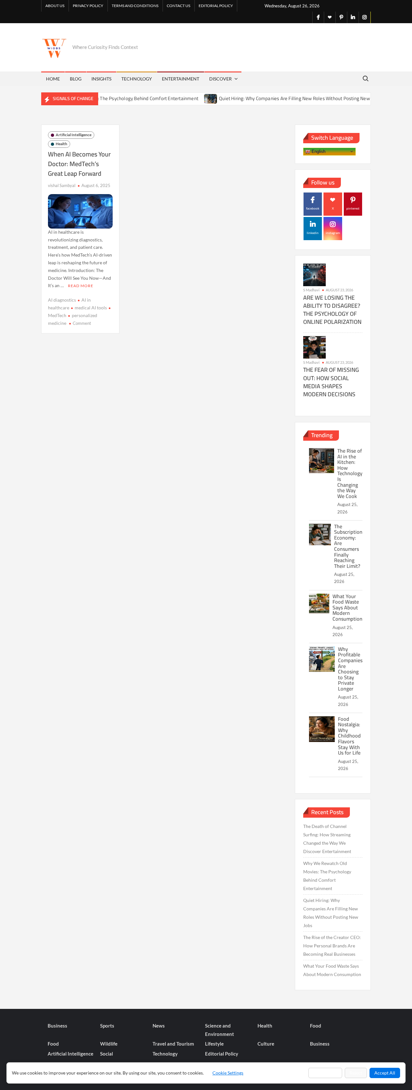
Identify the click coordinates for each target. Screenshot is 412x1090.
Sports (107, 1026)
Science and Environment (219, 1030)
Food (315, 1026)
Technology (136, 78)
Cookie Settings (227, 1073)
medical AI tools (91, 307)
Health (61, 143)
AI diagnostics (62, 300)
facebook (312, 208)
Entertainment (180, 78)
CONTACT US (178, 5)
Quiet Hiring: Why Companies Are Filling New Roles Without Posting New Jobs (284, 98)
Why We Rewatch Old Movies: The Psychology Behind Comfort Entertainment (102, 98)
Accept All (384, 1073)
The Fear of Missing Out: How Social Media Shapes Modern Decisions (331, 381)
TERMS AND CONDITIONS (135, 5)
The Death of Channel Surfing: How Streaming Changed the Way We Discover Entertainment (327, 838)
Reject (356, 1073)
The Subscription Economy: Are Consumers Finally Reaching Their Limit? (348, 546)
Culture (266, 1044)
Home (53, 78)
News (159, 1026)
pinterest (353, 208)
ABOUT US (54, 5)
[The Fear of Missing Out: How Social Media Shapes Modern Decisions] (314, 346)
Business (57, 1026)
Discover (220, 78)
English (317, 151)
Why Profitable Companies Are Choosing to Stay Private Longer (350, 668)
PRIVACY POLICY (88, 5)
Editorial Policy (216, 5)
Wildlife (108, 1044)
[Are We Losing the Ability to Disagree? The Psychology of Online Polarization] (314, 274)
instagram (333, 233)
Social (106, 1054)
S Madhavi (311, 290)
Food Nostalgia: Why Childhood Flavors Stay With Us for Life (349, 736)
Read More (80, 285)
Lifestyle (214, 1044)
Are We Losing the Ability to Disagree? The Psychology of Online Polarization (332, 309)
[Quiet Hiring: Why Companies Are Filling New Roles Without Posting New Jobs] (196, 98)
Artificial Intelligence (73, 134)
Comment (82, 323)
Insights (101, 78)
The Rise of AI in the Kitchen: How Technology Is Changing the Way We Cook (349, 473)
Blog (75, 78)
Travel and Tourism (173, 1044)
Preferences (325, 1073)
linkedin (313, 233)
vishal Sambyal (61, 185)
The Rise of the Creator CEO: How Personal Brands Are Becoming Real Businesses (332, 946)
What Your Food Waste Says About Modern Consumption (347, 607)
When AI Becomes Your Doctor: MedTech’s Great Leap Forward (79, 163)
